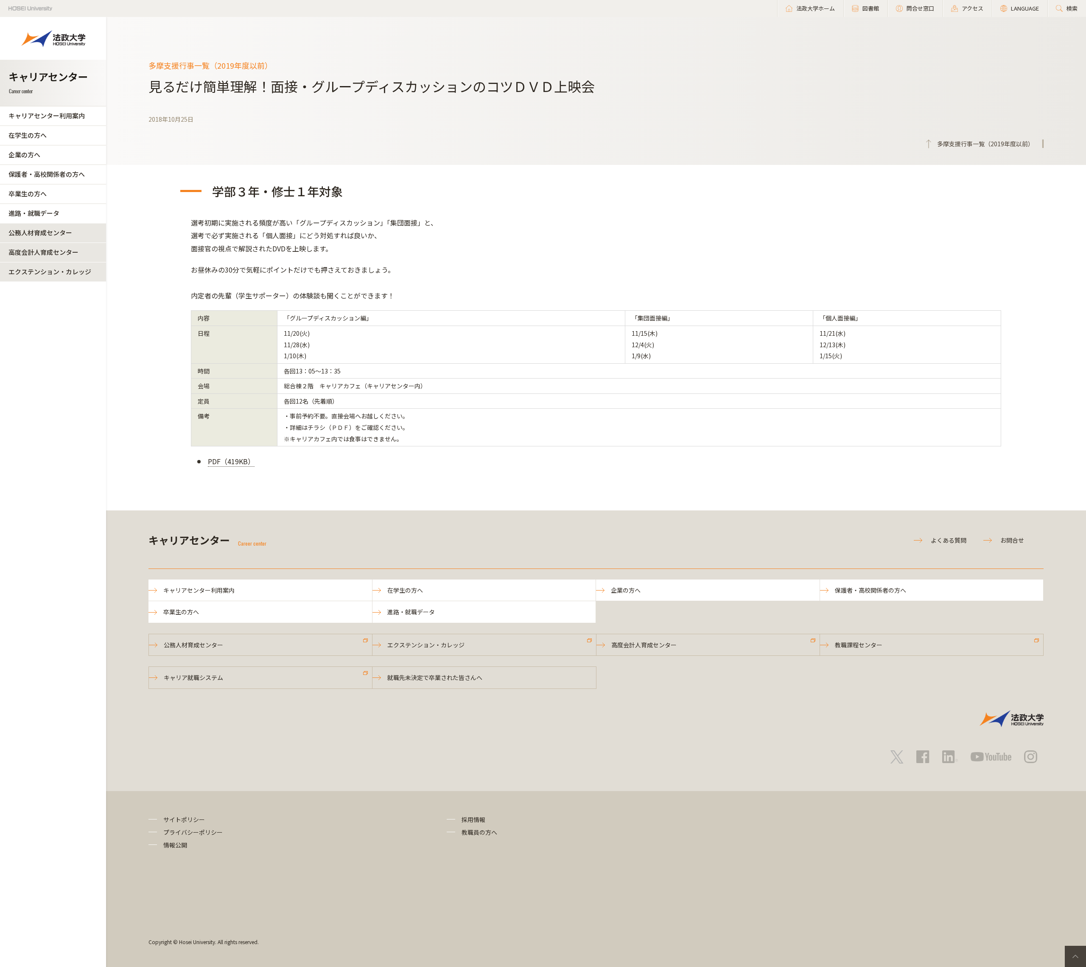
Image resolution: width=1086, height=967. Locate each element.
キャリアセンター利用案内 (46, 115)
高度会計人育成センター (43, 252)
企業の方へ (24, 154)
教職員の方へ (479, 832)
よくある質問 (948, 540)
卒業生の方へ (27, 193)
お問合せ (1012, 540)
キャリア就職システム (193, 677)
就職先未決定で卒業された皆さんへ (434, 677)
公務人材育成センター (40, 232)
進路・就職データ (33, 213)
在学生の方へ (27, 135)
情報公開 (175, 845)
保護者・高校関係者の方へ (46, 174)
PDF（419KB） (231, 461)
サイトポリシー (184, 819)
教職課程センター (858, 645)
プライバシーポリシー (193, 832)
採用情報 (473, 819)
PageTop (1075, 956)
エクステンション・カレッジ (49, 271)
